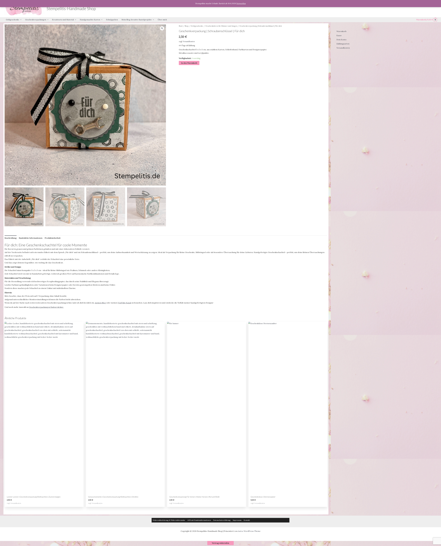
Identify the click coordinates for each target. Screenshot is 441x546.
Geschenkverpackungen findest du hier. (46, 307)
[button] (20, 19)
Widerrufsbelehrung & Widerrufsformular (169, 520)
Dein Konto (341, 39)
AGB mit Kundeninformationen (199, 520)
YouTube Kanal (124, 303)
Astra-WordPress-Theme (249, 531)
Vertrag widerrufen (220, 543)
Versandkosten (189, 41)
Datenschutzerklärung (221, 520)
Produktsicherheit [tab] (53, 238)
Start (181, 26)
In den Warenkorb (189, 63)
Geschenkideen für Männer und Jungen (221, 26)
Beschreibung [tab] (11, 238)
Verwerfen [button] (241, 3)
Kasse (339, 35)
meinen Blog (100, 303)
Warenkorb (341, 31)
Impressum (237, 520)
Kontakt (247, 520)
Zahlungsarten (342, 44)
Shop (187, 26)
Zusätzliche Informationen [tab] (30, 238)
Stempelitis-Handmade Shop (71, 8)
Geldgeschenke (197, 26)
